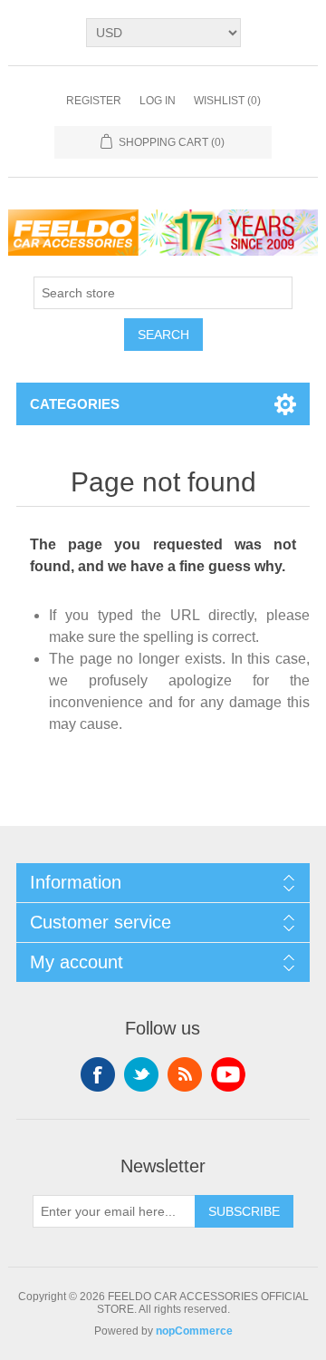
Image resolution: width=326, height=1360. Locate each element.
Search (163, 334)
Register (93, 100)
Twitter (141, 1074)
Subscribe (244, 1211)
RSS (185, 1074)
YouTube (228, 1074)
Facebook (98, 1074)
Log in (157, 100)
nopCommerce (194, 1331)
